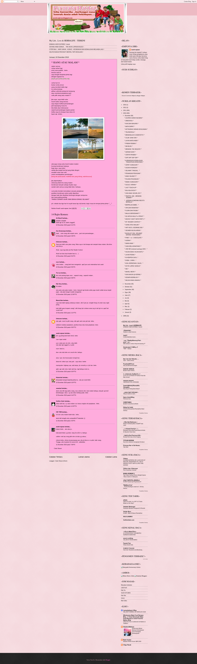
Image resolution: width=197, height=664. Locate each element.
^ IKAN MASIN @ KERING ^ (133, 274)
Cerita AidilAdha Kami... (129, 337)
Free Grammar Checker (129, 470)
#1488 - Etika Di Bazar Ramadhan (132, 513)
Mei (126, 301)
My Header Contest (77, 250)
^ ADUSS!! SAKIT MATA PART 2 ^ (134, 219)
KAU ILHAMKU (127, 516)
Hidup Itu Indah (128, 407)
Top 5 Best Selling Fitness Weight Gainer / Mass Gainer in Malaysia (134, 475)
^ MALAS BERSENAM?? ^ (132, 213)
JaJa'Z (125, 335)
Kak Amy (59, 284)
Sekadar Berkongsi (129, 506)
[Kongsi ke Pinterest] (90, 209)
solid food (124, 587)
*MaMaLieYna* (127, 485)
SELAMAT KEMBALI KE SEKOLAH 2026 (134, 612)
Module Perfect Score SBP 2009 (132, 641)
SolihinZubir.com (128, 520)
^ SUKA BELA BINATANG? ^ (133, 246)
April (126, 304)
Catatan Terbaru (55, 457)
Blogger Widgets (141, 95)
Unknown (59, 242)
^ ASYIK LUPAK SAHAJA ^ (132, 266)
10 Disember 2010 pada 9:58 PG (65, 278)
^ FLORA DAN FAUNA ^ (131, 210)
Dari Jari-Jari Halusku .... (131, 359)
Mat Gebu (124, 600)
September (128, 289)
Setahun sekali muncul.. (130, 332)
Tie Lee (58, 273)
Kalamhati (59, 377)
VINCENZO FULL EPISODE (131, 382)
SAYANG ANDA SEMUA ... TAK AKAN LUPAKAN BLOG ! (66, 47)
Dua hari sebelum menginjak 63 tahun (134, 442)
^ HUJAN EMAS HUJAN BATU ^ (134, 252)
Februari (127, 309)
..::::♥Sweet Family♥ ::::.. (131, 429)
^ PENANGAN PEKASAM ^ (132, 173)
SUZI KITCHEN (125, 593)
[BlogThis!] (84, 209)
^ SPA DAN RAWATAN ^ (131, 208)
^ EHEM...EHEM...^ (130, 260)
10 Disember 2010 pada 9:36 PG (65, 236)
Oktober (127, 287)
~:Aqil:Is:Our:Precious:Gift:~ (132, 435)
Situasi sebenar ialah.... (129, 394)
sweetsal (58, 388)
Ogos (126, 292)
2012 (125, 107)
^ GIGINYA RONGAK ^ (131, 167)
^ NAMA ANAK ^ (129, 243)
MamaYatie (59, 300)
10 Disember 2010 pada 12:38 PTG (66, 294)
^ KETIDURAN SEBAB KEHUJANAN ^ (136, 129)
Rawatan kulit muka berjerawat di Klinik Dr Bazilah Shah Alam (134, 431)
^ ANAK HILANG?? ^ (130, 176)
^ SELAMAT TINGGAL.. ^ (132, 170)
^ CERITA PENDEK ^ (130, 155)
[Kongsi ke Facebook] (88, 209)
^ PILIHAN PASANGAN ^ (131, 179)
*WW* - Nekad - (127, 348)
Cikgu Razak (127, 645)
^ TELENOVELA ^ (129, 132)
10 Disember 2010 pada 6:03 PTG (66, 371)
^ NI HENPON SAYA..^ (131, 257)
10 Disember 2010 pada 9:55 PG (65, 267)
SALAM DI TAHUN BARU (130, 540)
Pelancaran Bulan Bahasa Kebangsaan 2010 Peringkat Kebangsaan (138, 631)
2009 (125, 316)
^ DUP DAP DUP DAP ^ (131, 157)
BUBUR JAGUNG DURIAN (130, 404)
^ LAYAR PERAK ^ (130, 255)
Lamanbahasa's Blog (129, 610)
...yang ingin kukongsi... (131, 392)
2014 (125, 105)
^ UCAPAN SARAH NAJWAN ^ (133, 118)
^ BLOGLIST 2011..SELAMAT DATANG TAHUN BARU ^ (133, 234)
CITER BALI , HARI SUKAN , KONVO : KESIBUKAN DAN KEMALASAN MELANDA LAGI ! (76, 49)
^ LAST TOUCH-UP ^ (130, 187)
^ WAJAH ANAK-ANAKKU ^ (132, 280)
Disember (128, 115)
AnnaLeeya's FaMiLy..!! (130, 347)
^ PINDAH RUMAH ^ (130, 143)
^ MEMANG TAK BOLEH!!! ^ (133, 149)
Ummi (123, 598)
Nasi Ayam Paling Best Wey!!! (131, 389)
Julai (126, 295)
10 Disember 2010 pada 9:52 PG (65, 256)
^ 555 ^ (126, 269)
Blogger (108, 660)
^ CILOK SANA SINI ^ (130, 138)
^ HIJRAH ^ (127, 240)
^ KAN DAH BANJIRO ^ (131, 123)
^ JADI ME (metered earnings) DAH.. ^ (135, 249)
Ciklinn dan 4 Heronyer (130, 468)
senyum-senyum (128, 380)
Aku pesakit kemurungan (130, 365)
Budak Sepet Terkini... (129, 370)
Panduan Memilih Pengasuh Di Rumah (134, 508)
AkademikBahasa (128, 627)
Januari (127, 312)
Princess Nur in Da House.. (131, 445)
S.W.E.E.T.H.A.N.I (128, 548)
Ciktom (125, 458)
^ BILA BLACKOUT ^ (130, 190)
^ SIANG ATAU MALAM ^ (132, 225)
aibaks (125, 500)
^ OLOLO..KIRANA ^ (130, 184)
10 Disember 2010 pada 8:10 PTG (66, 382)
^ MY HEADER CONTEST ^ (132, 222)
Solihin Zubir (60, 401)
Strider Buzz (127, 511)
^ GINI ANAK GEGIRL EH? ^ (133, 193)
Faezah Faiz (127, 543)
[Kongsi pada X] (86, 209)
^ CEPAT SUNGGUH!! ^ (131, 165)
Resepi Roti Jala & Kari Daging (132, 437)
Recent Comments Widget (128, 95)
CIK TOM (59, 412)
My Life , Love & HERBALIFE (132, 325)
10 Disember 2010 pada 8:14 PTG (66, 395)
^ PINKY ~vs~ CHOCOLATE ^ (133, 237)
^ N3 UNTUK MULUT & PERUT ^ (134, 216)
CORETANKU (127, 402)
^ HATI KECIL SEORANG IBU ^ (133, 227)
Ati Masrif (59, 218)
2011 (125, 110)
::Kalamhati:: (127, 330)
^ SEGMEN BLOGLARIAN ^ (132, 230)
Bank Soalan (127, 640)
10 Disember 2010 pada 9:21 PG (65, 225)
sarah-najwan (60, 333)
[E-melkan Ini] (82, 209)
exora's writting (128, 538)
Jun (126, 298)
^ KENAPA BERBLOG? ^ (131, 277)
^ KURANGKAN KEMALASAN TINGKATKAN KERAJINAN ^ (133, 161)
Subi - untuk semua (128, 360)
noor (57, 262)
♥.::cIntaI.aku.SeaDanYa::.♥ (131, 374)
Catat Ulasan (58, 448)
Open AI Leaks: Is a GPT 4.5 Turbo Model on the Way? (132, 502)
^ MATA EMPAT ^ (129, 126)
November (128, 284)
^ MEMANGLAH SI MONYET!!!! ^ (134, 135)
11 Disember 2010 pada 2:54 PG (65, 421)
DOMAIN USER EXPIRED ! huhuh (59, 44)
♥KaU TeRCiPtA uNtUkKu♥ (131, 480)
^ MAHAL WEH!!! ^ (130, 272)
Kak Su (123, 590)
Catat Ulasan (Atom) (61, 461)
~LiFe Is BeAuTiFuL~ (130, 531)
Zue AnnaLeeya (61, 231)
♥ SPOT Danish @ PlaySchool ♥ (132, 482)
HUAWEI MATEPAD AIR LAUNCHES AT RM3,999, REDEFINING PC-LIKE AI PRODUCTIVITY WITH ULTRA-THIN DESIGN (134, 462)
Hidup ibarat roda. (128, 545)
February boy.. (127, 399)
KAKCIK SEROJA (128, 369)
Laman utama (84, 457)
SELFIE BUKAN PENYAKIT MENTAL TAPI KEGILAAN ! (66, 52)
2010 (125, 113)
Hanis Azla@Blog (128, 397)
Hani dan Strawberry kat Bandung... (133, 550)
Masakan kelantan (126, 585)
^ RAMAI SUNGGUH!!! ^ (131, 182)
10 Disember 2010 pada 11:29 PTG (66, 406)
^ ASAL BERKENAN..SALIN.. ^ (133, 263)
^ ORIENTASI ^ (129, 121)
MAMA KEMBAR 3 (129, 473)
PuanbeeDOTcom (128, 364)
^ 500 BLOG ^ (128, 146)
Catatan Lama (111, 457)
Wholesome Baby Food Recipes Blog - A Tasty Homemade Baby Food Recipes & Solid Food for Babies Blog (133, 617)
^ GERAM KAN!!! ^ (130, 152)
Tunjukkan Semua (143, 413)
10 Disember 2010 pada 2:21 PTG (66, 313)
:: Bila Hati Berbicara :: (130, 422)
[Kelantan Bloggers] (141, 576)
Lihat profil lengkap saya (128, 64)
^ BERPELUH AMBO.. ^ (131, 205)
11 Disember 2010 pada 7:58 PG (65, 444)
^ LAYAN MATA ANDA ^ (131, 140)
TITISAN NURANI (128, 440)
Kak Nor (123, 595)
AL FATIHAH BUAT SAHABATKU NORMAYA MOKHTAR (132, 534)
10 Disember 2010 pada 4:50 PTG (66, 327)
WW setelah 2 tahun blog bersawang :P (134, 343)
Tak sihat (125, 447)
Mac (126, 306)
